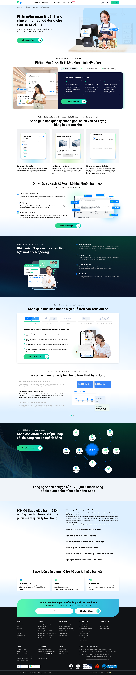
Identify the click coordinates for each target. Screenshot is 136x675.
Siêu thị (116, 452)
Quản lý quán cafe (83, 633)
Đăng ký (115, 2)
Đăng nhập (105, 2)
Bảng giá (28, 7)
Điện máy (92, 439)
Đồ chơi (105, 452)
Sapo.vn (27, 672)
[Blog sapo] (97, 646)
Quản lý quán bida (83, 635)
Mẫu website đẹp (63, 633)
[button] (69, 415)
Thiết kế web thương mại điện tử (66, 631)
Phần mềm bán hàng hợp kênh (45, 637)
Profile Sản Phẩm (21, 635)
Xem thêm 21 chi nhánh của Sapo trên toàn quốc (97, 659)
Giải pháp (36, 2)
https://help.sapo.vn (46, 649)
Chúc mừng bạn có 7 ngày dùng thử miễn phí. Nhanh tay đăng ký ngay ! (68, 605)
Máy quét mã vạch (104, 628)
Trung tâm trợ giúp (21, 649)
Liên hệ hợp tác (62, 649)
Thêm (58, 2)
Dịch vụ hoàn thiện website (23, 660)
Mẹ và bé (92, 465)
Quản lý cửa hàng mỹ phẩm (85, 631)
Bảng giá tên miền (63, 635)
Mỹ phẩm (76, 434)
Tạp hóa (109, 471)
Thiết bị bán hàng (44, 7)
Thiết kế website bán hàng (65, 624)
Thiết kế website (42, 628)
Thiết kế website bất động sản (66, 628)
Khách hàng (45, 2)
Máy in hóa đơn (104, 624)
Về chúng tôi (20, 624)
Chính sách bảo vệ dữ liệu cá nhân (25, 658)
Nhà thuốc (109, 434)
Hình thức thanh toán (22, 651)
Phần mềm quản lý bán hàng (44, 624)
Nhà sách (79, 452)
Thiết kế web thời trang (64, 626)
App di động (35, 7)
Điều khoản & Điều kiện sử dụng (24, 656)
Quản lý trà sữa (83, 640)
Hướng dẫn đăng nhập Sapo (23, 653)
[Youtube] (94, 646)
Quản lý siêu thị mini (84, 624)
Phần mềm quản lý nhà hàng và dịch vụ (47, 635)
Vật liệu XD (76, 471)
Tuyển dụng (19, 633)
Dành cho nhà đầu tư (63, 651)
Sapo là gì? (19, 626)
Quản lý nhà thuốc (83, 637)
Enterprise (52, 2)
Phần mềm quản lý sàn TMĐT (45, 631)
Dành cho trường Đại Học (65, 653)
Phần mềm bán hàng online (44, 626)
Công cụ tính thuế (67, 2)
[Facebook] (88, 646)
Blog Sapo (19, 628)
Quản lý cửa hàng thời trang (85, 628)
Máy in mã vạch (104, 626)
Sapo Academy (20, 637)
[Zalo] (91, 646)
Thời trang (66, 452)
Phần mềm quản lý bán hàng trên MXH (47, 633)
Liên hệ (18, 663)
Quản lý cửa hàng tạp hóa (85, 626)
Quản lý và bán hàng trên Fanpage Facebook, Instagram (46, 329)
